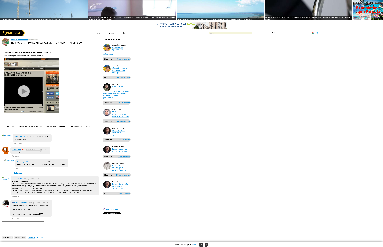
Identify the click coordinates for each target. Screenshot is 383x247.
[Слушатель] (5, 154)
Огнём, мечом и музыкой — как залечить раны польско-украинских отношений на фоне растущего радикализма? (116, 92)
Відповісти (18, 143)
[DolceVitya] (7, 135)
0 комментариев (123, 77)
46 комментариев (123, 175)
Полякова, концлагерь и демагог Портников (120, 167)
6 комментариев (123, 121)
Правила (31, 237)
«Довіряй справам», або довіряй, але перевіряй (120, 70)
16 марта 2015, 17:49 (37, 162)
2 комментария (124, 140)
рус (273, 33)
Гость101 (15, 179)
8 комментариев (123, 59)
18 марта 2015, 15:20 (37, 202)
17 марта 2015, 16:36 (32, 179)
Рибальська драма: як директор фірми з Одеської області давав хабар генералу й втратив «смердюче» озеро (214, 19)
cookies (194, 245)
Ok (201, 245)
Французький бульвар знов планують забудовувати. (113, 50)
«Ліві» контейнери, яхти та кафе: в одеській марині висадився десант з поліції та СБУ (30, 19)
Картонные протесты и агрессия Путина (120, 150)
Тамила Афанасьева (19, 39)
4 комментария (124, 193)
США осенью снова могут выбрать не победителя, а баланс (120, 114)
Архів (111, 33)
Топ (124, 33)
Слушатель (16, 149)
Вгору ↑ (40, 237)
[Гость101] (6, 179)
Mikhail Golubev (20, 202)
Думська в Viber (112, 210)
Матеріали (95, 33)
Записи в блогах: (112, 39)
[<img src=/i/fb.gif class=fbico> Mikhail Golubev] (5, 207)
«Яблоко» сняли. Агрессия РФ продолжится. (118, 132)
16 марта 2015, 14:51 (35, 137)
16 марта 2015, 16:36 (34, 149)
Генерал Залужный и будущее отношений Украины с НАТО (120, 186)
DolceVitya (18, 137)
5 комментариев (123, 103)
